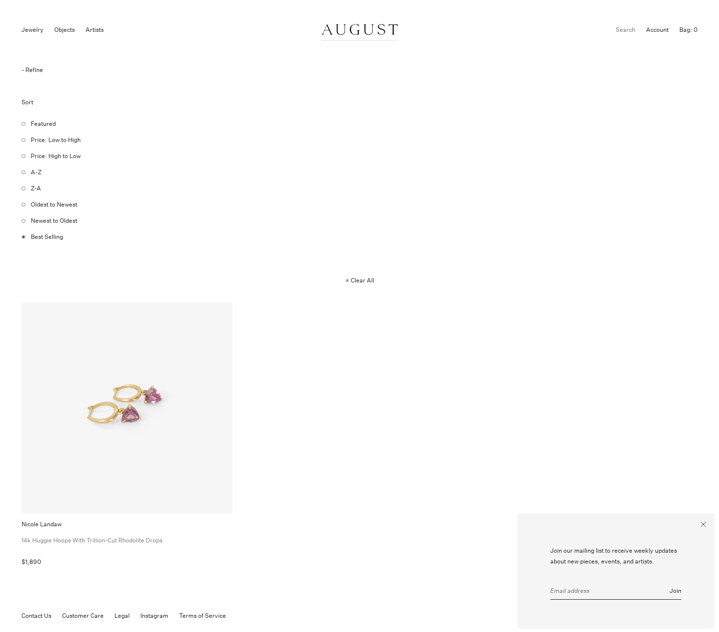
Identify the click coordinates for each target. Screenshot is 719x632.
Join (675, 591)
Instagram (154, 615)
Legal (122, 615)
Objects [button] (64, 29)
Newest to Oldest (54, 220)
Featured (43, 123)
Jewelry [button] (33, 29)
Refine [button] (34, 70)
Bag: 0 (688, 29)
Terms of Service (202, 615)
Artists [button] (95, 29)
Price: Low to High (56, 140)
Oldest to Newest (54, 204)
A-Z (36, 172)
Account (657, 29)
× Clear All (359, 280)
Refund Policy (255, 615)
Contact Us (36, 615)
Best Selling (47, 237)
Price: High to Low (56, 156)
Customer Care (83, 615)
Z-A (36, 188)
